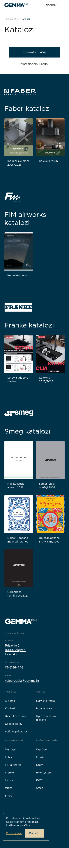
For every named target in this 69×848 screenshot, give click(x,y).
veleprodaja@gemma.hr (22, 680)
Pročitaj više (14, 833)
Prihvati (34, 833)
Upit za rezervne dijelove (46, 718)
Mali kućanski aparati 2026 (15, 485)
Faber (8, 757)
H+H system (44, 772)
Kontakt (10, 708)
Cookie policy (13, 723)
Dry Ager (11, 749)
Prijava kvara (44, 708)
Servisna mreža (46, 700)
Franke (9, 772)
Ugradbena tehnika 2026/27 (17, 593)
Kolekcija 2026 (48, 161)
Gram (39, 764)
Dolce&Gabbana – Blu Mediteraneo (18, 539)
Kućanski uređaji (34, 52)
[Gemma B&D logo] (16, 5)
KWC (39, 780)
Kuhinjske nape (17, 275)
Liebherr (10, 780)
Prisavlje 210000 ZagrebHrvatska (15, 650)
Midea (9, 787)
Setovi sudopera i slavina (18, 379)
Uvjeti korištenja (15, 716)
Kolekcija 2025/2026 (46, 379)
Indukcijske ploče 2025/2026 (18, 163)
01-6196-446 (14, 667)
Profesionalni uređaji (34, 64)
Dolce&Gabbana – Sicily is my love (50, 539)
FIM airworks (13, 764)
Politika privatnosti (17, 731)
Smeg (8, 795)
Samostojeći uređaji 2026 (47, 485)
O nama (10, 700)
